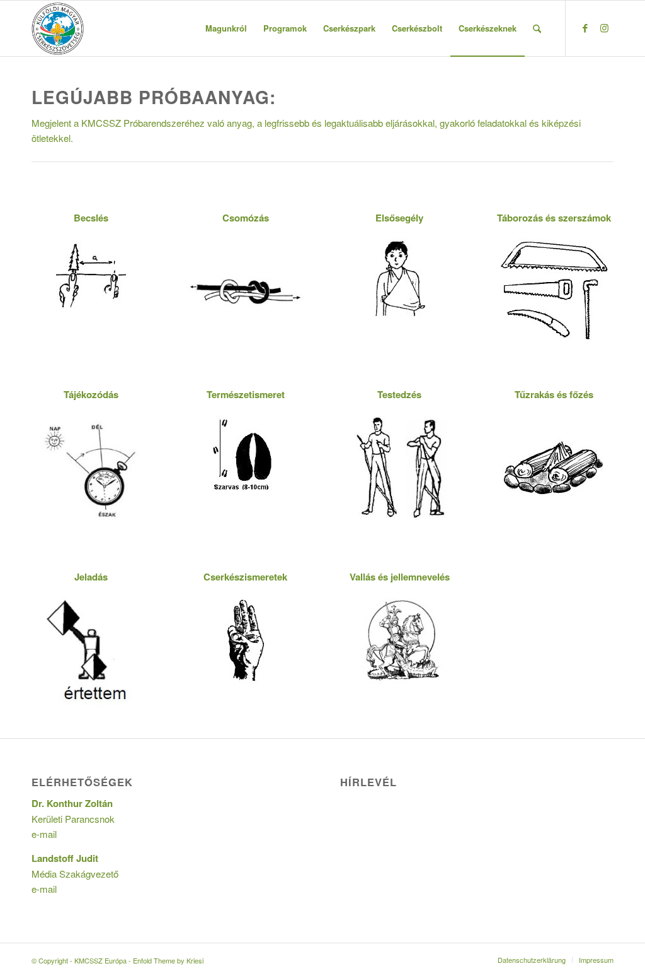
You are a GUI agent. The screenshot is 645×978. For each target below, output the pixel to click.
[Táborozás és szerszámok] (553, 290)
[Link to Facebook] (585, 27)
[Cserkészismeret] (245, 640)
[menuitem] (226, 28)
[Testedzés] (399, 467)
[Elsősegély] (399, 277)
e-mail (44, 833)
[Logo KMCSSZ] (57, 28)
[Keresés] (537, 28)
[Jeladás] (91, 650)
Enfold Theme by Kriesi (168, 960)
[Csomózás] (245, 290)
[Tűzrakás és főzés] (553, 467)
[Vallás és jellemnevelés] (399, 640)
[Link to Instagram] (604, 27)
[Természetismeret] (246, 454)
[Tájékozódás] (91, 469)
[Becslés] (91, 274)
